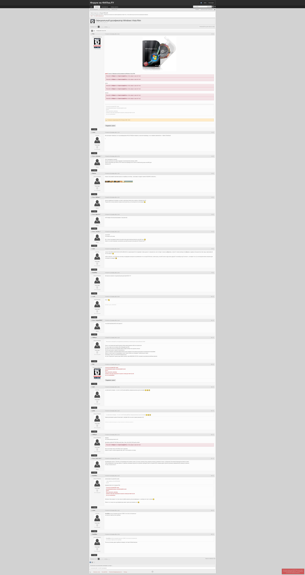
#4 (212, 173)
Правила (197, 9)
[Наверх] (152, 572)
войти (91, 15)
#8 (212, 248)
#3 (212, 156)
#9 (212, 272)
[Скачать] (94, 562)
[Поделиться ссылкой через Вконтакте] (90, 562)
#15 (212, 410)
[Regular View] (92, 31)
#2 (212, 132)
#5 (212, 197)
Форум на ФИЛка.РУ (102, 2)
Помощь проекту (114, 7)
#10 (212, 296)
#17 (212, 458)
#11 (212, 320)
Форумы (97, 7)
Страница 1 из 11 (93, 26)
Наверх (94, 129)
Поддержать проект (110, 125)
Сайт (91, 7)
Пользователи (105, 7)
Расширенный (215, 7)
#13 (212, 364)
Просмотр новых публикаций (207, 9)
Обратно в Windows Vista (210, 558)
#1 (212, 33)
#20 (212, 534)
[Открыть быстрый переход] (215, 9)
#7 (212, 231)
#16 (212, 434)
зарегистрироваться (99, 15)
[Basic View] (94, 31)
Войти (205, 2)
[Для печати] (92, 562)
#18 (212, 475)
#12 (212, 337)
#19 (212, 510)
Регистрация (211, 2)
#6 (212, 214)
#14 (212, 386)
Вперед (106, 26)
